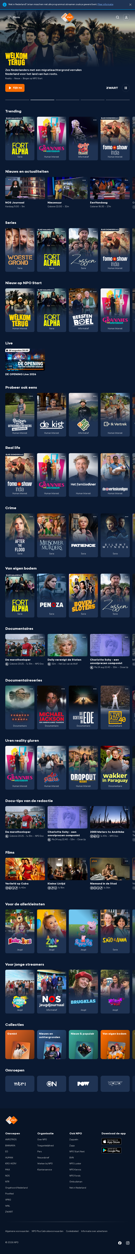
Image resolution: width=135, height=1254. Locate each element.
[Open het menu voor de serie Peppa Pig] (95, 913)
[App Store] (111, 1141)
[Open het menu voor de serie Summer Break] (31, 973)
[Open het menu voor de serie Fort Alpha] (31, 120)
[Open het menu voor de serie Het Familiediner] (95, 456)
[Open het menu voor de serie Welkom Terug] (31, 292)
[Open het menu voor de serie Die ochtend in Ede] (95, 689)
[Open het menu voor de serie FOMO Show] (126, 120)
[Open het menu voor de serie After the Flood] (31, 517)
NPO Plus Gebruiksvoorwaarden (47, 1231)
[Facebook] (120, 1243)
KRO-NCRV (10, 1163)
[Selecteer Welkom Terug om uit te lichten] (42, 98)
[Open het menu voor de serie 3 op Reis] (95, 396)
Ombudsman (75, 1182)
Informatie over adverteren (94, 1231)
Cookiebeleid (72, 1231)
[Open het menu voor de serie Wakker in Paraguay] (126, 749)
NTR (7, 1182)
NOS (7, 1176)
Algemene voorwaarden (17, 1231)
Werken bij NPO (45, 1163)
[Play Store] (111, 1150)
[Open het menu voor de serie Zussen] (95, 231)
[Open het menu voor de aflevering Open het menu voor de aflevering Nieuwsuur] (84, 180)
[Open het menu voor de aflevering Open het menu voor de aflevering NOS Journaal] (42, 180)
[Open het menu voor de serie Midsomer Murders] (63, 517)
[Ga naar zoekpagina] (117, 17)
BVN (71, 1158)
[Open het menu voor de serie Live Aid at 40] (126, 689)
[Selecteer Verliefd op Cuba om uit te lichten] (93, 98)
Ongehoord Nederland (16, 1188)
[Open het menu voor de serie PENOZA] (63, 577)
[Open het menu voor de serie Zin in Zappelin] (63, 913)
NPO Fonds (74, 1176)
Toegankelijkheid (45, 1146)
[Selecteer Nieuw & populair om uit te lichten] (118, 98)
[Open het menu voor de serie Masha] (31, 913)
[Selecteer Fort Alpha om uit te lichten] (68, 98)
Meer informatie (105, 4)
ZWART (9, 1212)
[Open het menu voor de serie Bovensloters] (95, 577)
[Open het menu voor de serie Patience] (95, 517)
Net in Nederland (77, 1188)
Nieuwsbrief (43, 1158)
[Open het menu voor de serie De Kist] (63, 396)
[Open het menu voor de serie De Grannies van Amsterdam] (63, 120)
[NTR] (19, 1084)
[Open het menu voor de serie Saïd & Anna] (126, 913)
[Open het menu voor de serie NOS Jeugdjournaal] (63, 973)
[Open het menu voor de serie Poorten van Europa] (31, 689)
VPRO (8, 1200)
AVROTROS (11, 1139)
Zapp (72, 1146)
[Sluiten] (130, 5)
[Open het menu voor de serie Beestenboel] (95, 292)
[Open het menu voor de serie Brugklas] (95, 973)
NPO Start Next (77, 1151)
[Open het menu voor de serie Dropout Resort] (95, 749)
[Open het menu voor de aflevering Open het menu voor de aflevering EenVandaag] (126, 180)
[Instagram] (128, 1243)
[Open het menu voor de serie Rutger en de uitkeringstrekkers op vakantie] (31, 396)
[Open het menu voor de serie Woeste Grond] (31, 231)
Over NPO (42, 1139)
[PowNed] (83, 1084)
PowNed (9, 1194)
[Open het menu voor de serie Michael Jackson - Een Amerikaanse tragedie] (63, 689)
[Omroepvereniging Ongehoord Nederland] (51, 1084)
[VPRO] (115, 1084)
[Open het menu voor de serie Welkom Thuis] (126, 973)
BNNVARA (10, 1146)
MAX (7, 1170)
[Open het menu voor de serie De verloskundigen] (126, 456)
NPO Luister (75, 1163)
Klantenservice (44, 1170)
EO (6, 1151)
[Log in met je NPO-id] (126, 17)
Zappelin (73, 1139)
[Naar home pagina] (67, 17)
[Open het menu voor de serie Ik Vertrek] (126, 396)
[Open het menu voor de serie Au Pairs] (63, 749)
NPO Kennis (75, 1170)
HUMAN (9, 1158)
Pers (39, 1151)
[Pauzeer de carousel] (126, 88)
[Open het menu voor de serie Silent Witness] (126, 517)
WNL (7, 1206)
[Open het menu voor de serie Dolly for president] (95, 120)
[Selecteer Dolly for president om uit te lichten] (17, 98)
